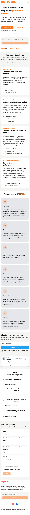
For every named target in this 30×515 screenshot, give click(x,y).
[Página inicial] (8, 2)
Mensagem (6, 456)
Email (4, 440)
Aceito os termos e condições (12, 469)
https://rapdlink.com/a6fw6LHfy (14, 362)
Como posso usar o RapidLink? (13, 395)
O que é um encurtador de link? (13, 379)
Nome (4, 431)
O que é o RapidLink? (10, 384)
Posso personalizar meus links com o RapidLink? (16, 411)
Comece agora (7, 27)
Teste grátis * (19, 27)
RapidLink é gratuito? (10, 416)
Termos (11, 513)
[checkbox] (3, 469)
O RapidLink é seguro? (11, 405)
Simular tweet (15, 347)
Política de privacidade (13, 48)
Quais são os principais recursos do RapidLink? (16, 389)
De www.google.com (10, 365)
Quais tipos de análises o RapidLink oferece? (16, 400)
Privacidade (18, 513)
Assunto (5, 449)
